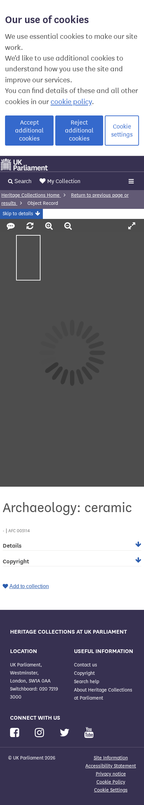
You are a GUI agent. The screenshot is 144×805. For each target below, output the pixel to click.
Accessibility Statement (110, 766)
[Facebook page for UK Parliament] (16, 732)
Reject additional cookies (79, 130)
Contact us (85, 665)
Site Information (111, 758)
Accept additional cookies (29, 130)
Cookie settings (122, 130)
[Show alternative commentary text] (12, 226)
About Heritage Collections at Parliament (103, 694)
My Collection (63, 181)
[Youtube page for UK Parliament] (88, 732)
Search (22, 181)
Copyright (84, 673)
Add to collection (29, 586)
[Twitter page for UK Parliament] (66, 732)
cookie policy (71, 101)
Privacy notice (111, 774)
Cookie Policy (110, 782)
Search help (86, 682)
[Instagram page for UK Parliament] (41, 732)
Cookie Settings (111, 790)
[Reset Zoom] (30, 226)
